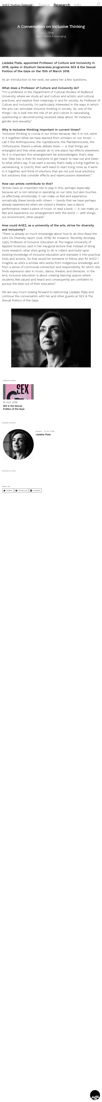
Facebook (22, 490)
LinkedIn (36, 490)
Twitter (8, 490)
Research (61, 5)
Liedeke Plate (12, 63)
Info (77, 5)
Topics (44, 5)
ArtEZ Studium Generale (17, 5)
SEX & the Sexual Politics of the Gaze (13, 407)
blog (51, 32)
